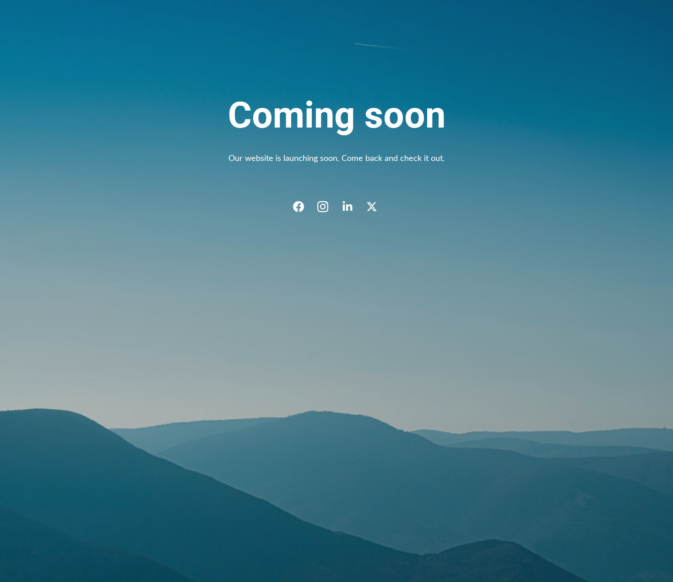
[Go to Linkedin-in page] (352, 206)
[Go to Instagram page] (327, 206)
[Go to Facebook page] (303, 206)
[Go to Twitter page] (371, 206)
